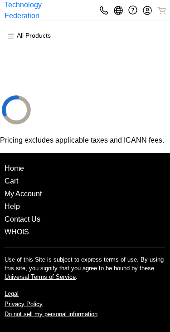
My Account (23, 194)
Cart (11, 181)
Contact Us (22, 219)
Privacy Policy (24, 304)
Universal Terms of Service (40, 276)
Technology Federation (23, 10)
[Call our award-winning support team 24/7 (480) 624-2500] (133, 10)
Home (14, 168)
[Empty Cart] (162, 10)
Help (12, 206)
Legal (12, 293)
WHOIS (17, 232)
